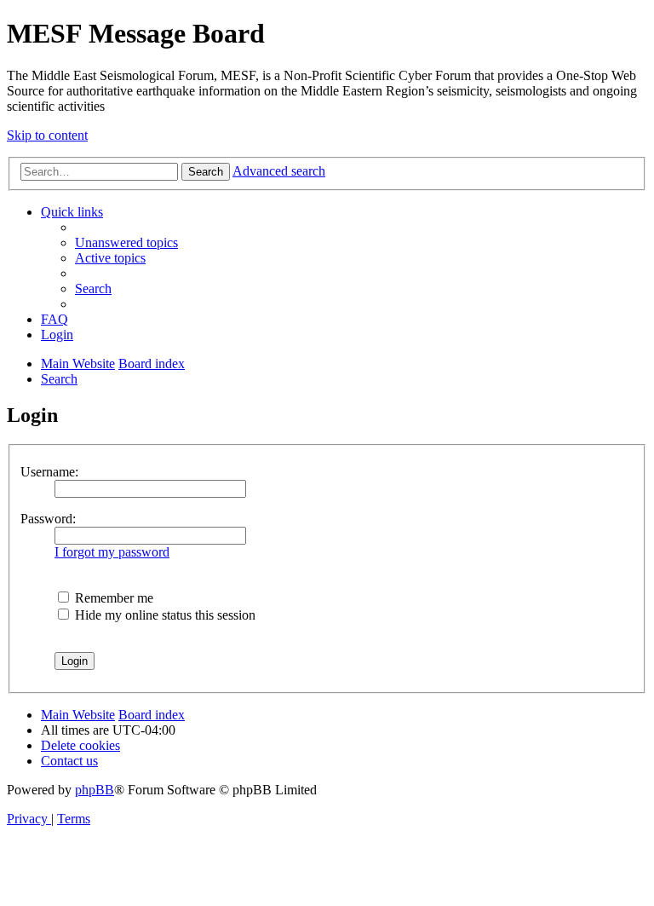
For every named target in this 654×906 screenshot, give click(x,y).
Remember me (112, 598)
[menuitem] (126, 242)
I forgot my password (111, 552)
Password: (48, 518)
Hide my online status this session (163, 615)
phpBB (94, 789)
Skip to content (47, 135)
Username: (49, 472)
